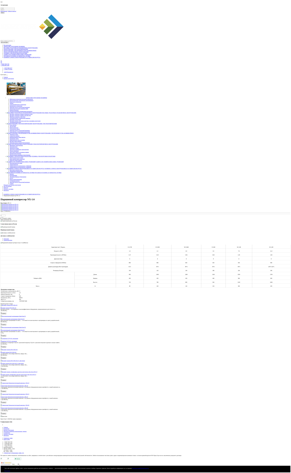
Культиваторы (13, 175)
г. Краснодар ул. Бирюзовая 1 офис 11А (14, 453)
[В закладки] (1, 217)
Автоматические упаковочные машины (20, 118)
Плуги (11, 178)
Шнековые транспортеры (16, 145)
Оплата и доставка (8, 189)
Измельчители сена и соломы (17, 140)
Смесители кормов (14, 136)
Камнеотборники (14, 110)
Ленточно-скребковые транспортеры (19, 149)
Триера (11, 103)
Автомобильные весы (15, 122)
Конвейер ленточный (15, 119)
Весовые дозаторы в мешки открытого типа (21, 114)
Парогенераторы (14, 127)
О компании (7, 432)
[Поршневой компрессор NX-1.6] (9, 204)
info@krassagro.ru (8, 72)
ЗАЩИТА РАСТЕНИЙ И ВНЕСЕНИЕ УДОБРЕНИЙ (17, 54)
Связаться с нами (8, 438)
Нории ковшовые (14, 151)
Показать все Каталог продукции (12, 185)
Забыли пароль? (12, 11)
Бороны (12, 174)
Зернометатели (13, 146)
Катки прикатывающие (16, 179)
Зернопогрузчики (14, 148)
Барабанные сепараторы (16, 106)
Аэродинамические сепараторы (18, 104)
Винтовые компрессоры (16, 170)
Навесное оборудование (16, 160)
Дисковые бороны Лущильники (18, 176)
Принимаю (7, 471)
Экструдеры (13, 126)
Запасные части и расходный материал (20, 107)
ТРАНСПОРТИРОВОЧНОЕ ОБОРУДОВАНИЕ (16, 52)
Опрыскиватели (14, 164)
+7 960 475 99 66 (8, 69)
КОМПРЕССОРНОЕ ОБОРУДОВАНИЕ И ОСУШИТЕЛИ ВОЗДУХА (22, 57)
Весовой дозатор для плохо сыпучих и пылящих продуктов (25, 121)
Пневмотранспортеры (15, 153)
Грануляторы (13, 125)
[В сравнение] (2, 217)
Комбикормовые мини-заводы (17, 137)
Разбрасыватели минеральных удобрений (20, 166)
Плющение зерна (14, 138)
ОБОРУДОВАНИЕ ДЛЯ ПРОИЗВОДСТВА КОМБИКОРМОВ (20, 50)
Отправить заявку (6, 218)
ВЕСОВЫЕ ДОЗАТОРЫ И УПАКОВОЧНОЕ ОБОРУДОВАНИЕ (21, 47)
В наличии (8, 186)
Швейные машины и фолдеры (17, 116)
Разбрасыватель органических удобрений (20, 167)
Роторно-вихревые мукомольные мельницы (21, 111)
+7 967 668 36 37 (8, 68)
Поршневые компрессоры (16, 171)
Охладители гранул (15, 129)
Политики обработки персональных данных (15, 431)
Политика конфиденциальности (140, 468)
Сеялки (11, 183)
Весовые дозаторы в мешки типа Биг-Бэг (20, 115)
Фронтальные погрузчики (16, 157)
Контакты (6, 190)
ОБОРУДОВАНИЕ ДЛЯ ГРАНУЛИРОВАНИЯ (16, 49)
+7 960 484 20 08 (5, 65)
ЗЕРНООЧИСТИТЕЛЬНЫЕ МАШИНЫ (14, 46)
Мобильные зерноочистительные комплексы (21, 99)
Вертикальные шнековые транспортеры (20, 155)
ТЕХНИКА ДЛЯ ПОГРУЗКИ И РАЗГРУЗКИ (15, 53)
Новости (6, 187)
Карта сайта (7, 439)
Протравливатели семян (16, 163)
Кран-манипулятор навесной (17, 159)
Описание (6, 238)
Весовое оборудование (15, 141)
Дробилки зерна (14, 134)
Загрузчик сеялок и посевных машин (19, 152)
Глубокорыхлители (15, 180)
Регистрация (4, 11)
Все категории (7, 45)
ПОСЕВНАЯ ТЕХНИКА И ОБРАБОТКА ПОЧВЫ (17, 56)
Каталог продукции (9, 78)
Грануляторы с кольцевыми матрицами (20, 131)
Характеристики (8, 240)
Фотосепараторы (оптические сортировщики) (21, 100)
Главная (6, 77)
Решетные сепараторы (15, 102)
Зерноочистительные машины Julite (19, 108)
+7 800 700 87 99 (5, 64)
